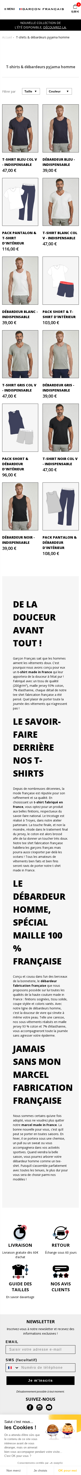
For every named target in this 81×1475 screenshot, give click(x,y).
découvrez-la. (55, 27)
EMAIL (12, 1342)
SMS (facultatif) (21, 1360)
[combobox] (12, 1368)
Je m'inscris (40, 1380)
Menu (11, 9)
